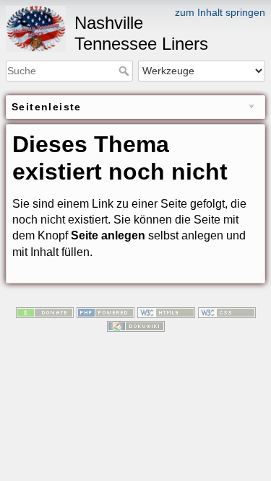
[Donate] (45, 311)
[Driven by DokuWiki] (136, 326)
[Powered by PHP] (105, 311)
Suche (125, 71)
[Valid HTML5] (166, 311)
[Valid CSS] (227, 311)
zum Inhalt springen (220, 12)
